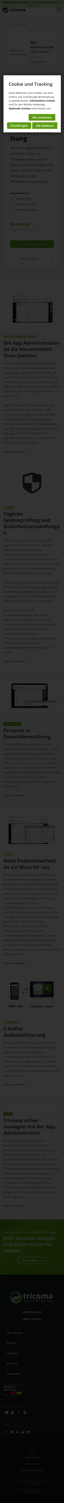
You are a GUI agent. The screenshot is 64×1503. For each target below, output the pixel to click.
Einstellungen (19, 125)
